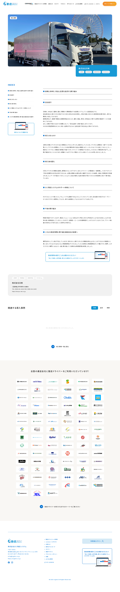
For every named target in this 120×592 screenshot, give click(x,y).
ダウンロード (70, 4)
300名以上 (106, 72)
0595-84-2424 (19, 289)
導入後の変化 (13, 103)
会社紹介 (11, 95)
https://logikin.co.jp (14, 558)
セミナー (56, 4)
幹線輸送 (88, 72)
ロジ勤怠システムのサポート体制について (20, 108)
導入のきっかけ (13, 99)
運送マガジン (49, 551)
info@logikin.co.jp (14, 556)
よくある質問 (78, 4)
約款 (47, 556)
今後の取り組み (13, 112)
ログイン (98, 4)
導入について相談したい (109, 3)
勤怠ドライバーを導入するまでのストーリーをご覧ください (62, 507)
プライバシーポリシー (51, 554)
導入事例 (13, 18)
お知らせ (50, 4)
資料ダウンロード (50, 546)
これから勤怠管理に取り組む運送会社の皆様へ (21, 116)
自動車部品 (97, 72)
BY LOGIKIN (90, 4)
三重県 (81, 72)
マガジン (63, 4)
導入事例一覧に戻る (62, 346)
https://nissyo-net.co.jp (19, 291)
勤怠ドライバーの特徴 (41, 4)
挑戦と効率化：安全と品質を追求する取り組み (21, 90)
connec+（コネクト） (51, 542)
